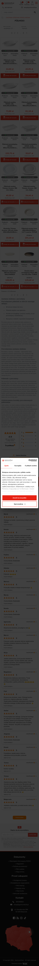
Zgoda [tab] (6, 465)
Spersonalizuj (18, 504)
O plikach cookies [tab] (31, 465)
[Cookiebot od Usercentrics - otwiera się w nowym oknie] (28, 460)
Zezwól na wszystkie (19, 498)
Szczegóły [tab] (17, 465)
